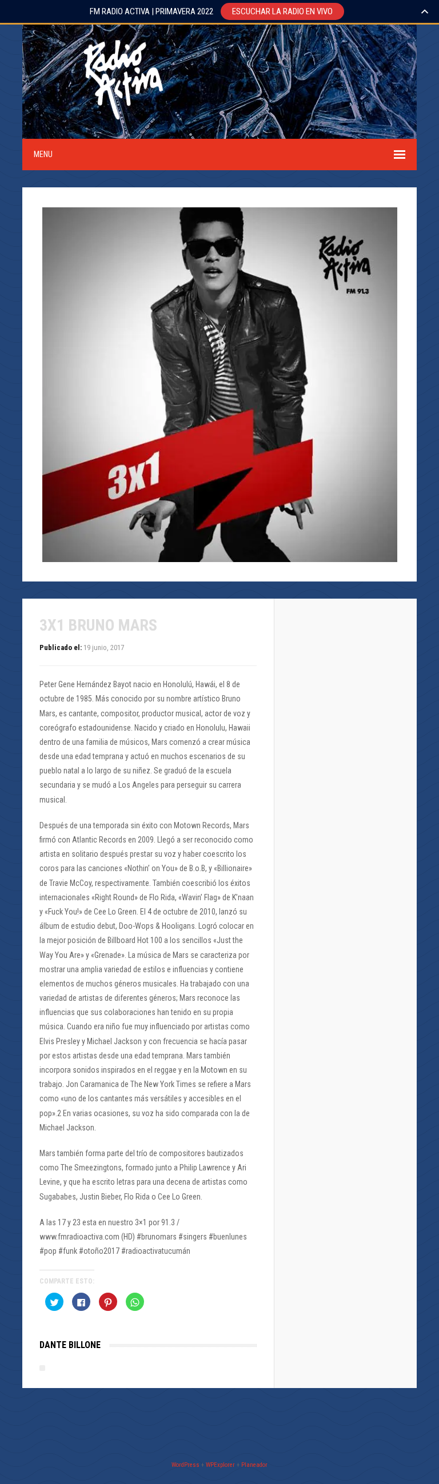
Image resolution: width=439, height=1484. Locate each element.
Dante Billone (70, 1344)
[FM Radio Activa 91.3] (121, 131)
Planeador (254, 1465)
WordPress (185, 1465)
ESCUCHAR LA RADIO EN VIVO (282, 11)
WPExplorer (220, 1465)
